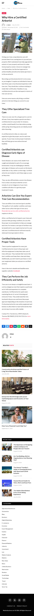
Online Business (6, 566)
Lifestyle (4, 584)
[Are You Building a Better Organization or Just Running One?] (7, 458)
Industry (4, 546)
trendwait (16, 271)
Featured (4, 537)
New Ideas (5, 561)
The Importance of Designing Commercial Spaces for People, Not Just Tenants (23, 446)
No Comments (25, 27)
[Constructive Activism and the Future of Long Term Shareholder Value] (17, 358)
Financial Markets (7, 543)
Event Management (7, 529)
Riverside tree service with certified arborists (16, 211)
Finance (4, 540)
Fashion (4, 531)
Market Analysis (6, 555)
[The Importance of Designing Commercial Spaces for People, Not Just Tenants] (7, 447)
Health (4, 534)
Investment (5, 549)
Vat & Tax (4, 587)
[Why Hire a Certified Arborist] (17, 43)
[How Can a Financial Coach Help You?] (17, 414)
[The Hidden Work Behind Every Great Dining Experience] (7, 492)
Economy (4, 526)
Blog (3, 514)
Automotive (5, 511)
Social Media (5, 575)
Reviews (4, 572)
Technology (5, 578)
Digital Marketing (7, 520)
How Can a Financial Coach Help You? (14, 426)
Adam (9, 25)
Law (3, 552)
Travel (3, 581)
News (4, 13)
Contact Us (11, 606)
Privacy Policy (22, 606)
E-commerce (5, 523)
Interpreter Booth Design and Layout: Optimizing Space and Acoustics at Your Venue (15, 398)
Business (4, 517)
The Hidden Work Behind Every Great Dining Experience (22, 492)
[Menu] (3, 3)
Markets (4, 558)
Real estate (5, 569)
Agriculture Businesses (8, 508)
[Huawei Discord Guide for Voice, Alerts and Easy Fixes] (7, 483)
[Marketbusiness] (17, 3)
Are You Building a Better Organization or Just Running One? (23, 458)
